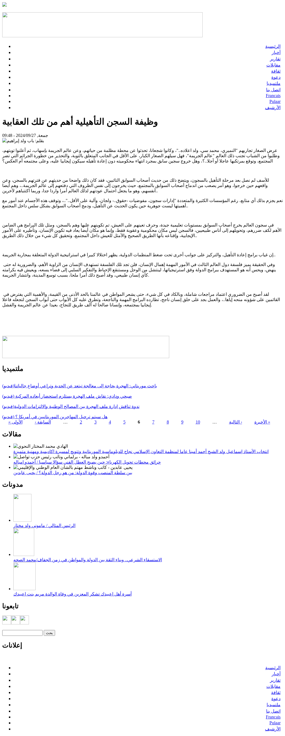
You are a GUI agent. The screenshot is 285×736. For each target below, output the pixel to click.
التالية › (235, 422)
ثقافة (276, 71)
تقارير (275, 58)
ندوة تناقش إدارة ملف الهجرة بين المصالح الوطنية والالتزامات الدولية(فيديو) (70, 406)
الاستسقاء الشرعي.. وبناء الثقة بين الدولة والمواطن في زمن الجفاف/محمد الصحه (87, 559)
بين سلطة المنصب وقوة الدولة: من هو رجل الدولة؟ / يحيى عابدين (72, 472)
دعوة (276, 77)
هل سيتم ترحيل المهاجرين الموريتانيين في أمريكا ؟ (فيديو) (54, 416)
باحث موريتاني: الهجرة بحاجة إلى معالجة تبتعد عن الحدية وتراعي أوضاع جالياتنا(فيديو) (79, 385)
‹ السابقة (43, 422)
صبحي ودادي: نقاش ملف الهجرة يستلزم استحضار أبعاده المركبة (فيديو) (67, 396)
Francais (273, 95)
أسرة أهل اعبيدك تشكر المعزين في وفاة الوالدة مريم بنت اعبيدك (72, 594)
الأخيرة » (262, 422)
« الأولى (15, 422)
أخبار (276, 52)
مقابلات (273, 65)
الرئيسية (273, 46)
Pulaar (275, 101)
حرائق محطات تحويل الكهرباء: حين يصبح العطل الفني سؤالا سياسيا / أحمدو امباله (87, 462)
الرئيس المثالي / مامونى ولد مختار (44, 525)
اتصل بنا (273, 89)
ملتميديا (274, 83)
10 (198, 422)
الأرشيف (273, 107)
